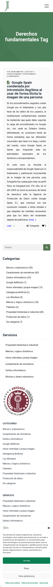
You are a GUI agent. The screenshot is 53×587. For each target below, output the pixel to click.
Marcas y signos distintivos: (19, 351)
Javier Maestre (17, 72)
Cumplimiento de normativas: (20, 364)
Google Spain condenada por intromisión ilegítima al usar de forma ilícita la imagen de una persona (24, 90)
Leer (9, 225)
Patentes (10, 307)
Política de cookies (12, 583)
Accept (26, 560)
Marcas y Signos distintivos (20, 302)
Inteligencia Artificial (16, 292)
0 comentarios (13, 76)
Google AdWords (14, 282)
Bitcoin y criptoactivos (17, 267)
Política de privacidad (29, 583)
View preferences (27, 576)
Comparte (34, 225)
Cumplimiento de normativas (20, 272)
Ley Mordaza (12, 297)
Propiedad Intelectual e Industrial (22, 312)
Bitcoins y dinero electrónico (20, 376)
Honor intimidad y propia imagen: (22, 357)
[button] (48, 528)
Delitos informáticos (16, 277)
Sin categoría (12, 322)
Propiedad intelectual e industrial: (22, 345)
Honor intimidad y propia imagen (21, 74)
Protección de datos (16, 317)
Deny (26, 568)
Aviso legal (43, 583)
